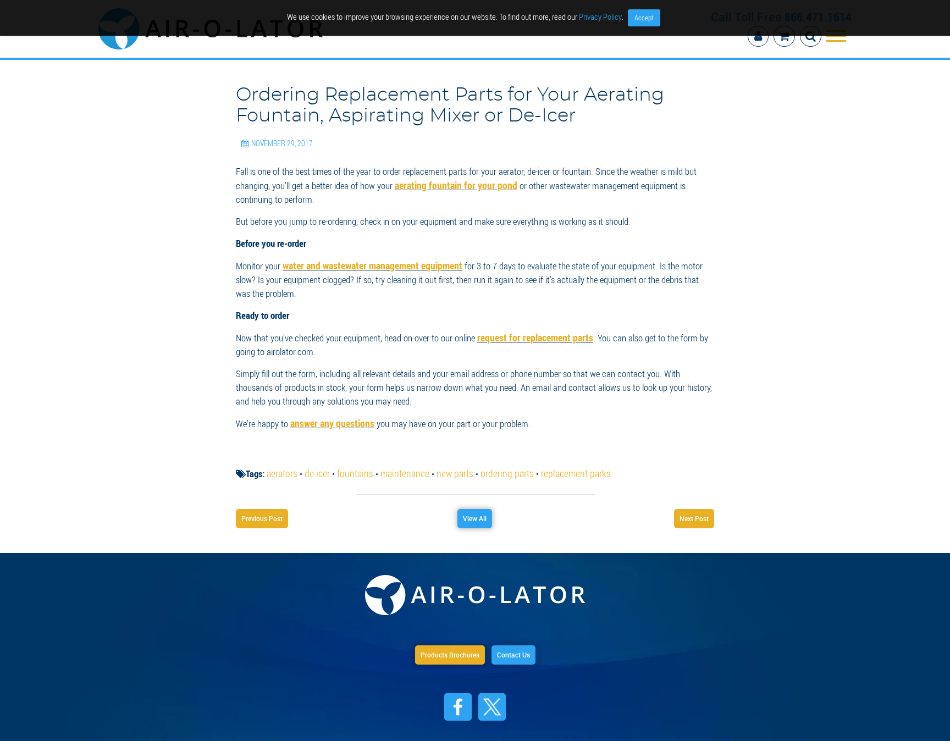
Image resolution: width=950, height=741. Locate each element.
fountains (349, 463)
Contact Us (524, 647)
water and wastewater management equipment (368, 257)
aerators (281, 463)
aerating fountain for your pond (450, 177)
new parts (443, 463)
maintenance (396, 463)
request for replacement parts (530, 328)
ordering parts (492, 463)
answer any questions (329, 413)
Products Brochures (442, 647)
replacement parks (556, 463)
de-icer (314, 463)
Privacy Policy (600, 16)
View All (475, 509)
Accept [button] (644, 18)
